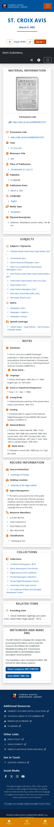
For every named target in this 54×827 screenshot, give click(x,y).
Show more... (18, 370)
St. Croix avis (16, 148)
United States (16, 327)
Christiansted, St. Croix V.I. (22, 169)
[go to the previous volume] (10, 42)
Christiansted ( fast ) (18, 258)
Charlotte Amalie (14, 329)
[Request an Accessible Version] (39, 60)
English (14, 201)
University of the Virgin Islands (24, 485)
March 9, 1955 (17, 190)
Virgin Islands (29, 327)
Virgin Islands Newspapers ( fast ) (23, 289)
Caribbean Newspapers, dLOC (23, 564)
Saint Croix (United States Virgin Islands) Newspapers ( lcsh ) (24, 268)
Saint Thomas (43, 327)
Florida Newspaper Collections (23, 577)
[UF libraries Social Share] (31, 60)
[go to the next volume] (30, 42)
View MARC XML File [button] (18, 675)
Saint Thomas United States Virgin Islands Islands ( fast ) (28, 275)
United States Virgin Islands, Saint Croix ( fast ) (28, 280)
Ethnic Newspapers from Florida (24, 568)
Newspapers (17, 308)
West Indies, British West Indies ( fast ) (25, 293)
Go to (39, 41)
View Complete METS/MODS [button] (23, 669)
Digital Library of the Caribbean (23, 572)
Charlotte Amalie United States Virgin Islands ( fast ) (28, 252)
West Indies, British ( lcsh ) (20, 297)
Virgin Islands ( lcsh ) (18, 285)
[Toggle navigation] (48, 6)
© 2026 (27, 816)
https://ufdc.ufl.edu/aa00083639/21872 (27, 137)
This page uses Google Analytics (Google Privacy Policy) (27, 803)
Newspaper (16, 211)
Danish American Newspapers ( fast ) (24, 262)
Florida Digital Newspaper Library (24, 581)
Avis (12, 158)
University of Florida (20, 474)
